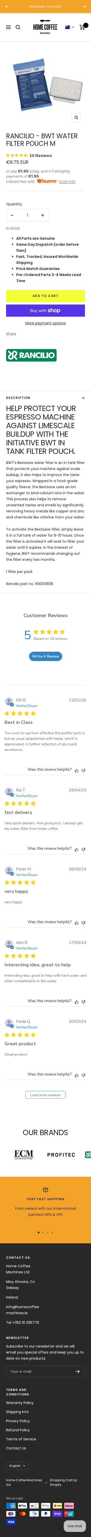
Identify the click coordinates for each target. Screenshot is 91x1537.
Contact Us (16, 1448)
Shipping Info (17, 1411)
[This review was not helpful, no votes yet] (83, 769)
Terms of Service (21, 1439)
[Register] (78, 1371)
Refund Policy (18, 1430)
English (14, 1466)
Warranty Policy (20, 1402)
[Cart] (82, 27)
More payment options (45, 323)
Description (18, 398)
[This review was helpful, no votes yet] (76, 770)
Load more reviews (45, 1095)
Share (11, 333)
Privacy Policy (18, 1420)
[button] (70, 27)
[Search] (18, 27)
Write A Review (45, 656)
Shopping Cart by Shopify (63, 1482)
